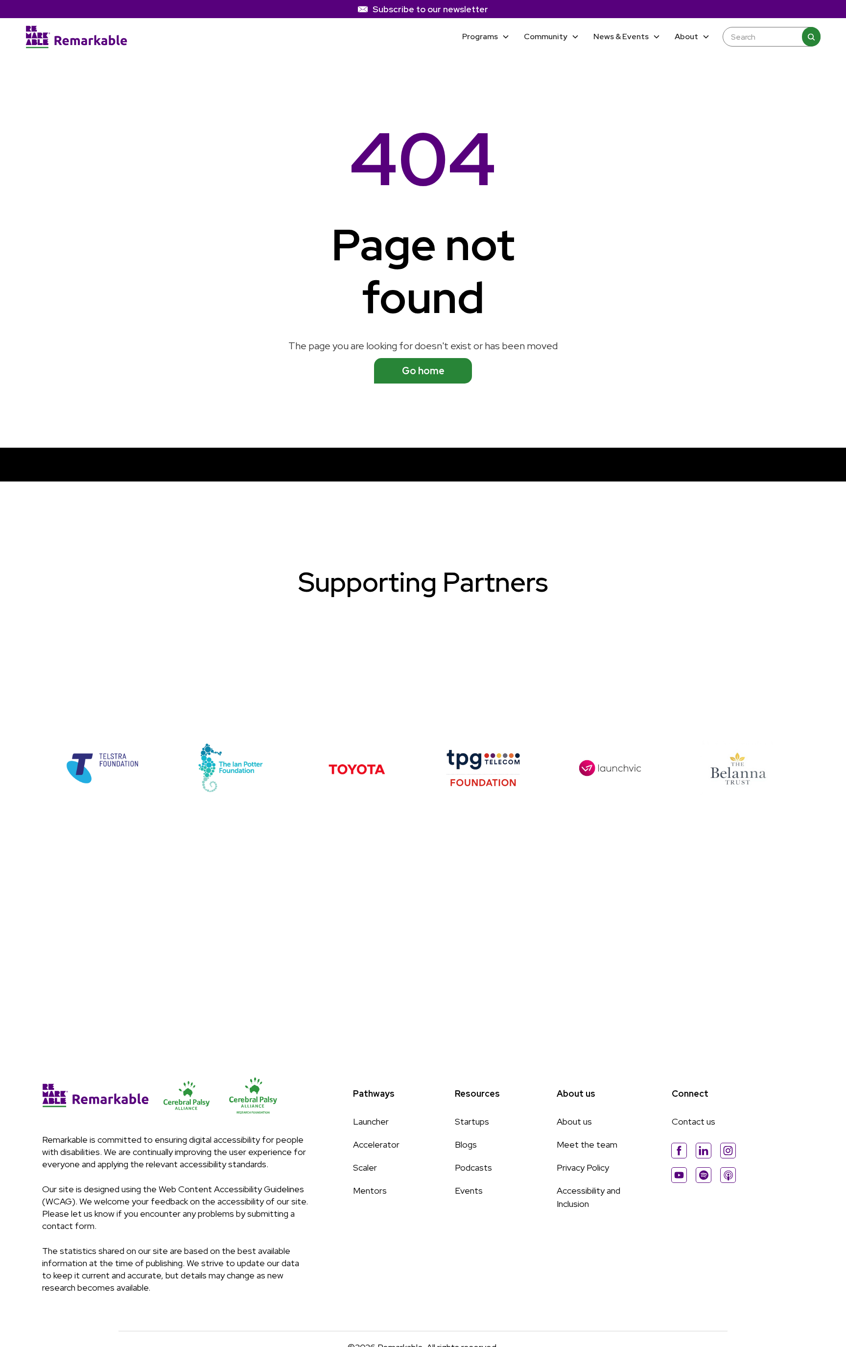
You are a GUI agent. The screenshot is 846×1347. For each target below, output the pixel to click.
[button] (486, 37)
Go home (423, 370)
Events (469, 1190)
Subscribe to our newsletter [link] (430, 9)
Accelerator (376, 1144)
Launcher (371, 1121)
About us (574, 1121)
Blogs (466, 1144)
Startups (472, 1121)
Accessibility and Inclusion (588, 1197)
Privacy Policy (583, 1167)
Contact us (693, 1121)
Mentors (370, 1190)
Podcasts (473, 1167)
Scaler (365, 1167)
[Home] (76, 37)
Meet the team (587, 1144)
